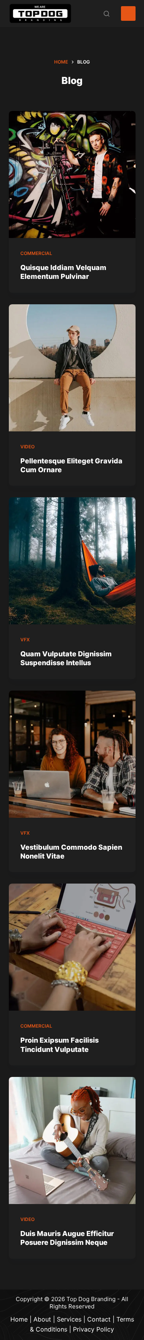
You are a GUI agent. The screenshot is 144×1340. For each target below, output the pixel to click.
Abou (41, 1319)
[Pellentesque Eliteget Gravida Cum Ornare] (72, 367)
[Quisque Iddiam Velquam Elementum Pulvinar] (72, 174)
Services (69, 1319)
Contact (99, 1319)
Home (19, 1319)
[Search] (106, 14)
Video (27, 446)
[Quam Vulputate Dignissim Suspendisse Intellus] (72, 560)
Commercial (36, 253)
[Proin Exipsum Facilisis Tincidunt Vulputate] (72, 947)
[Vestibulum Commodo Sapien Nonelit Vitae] (72, 754)
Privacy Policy (93, 1329)
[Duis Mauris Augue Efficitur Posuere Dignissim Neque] (72, 1140)
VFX (25, 639)
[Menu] (128, 13)
